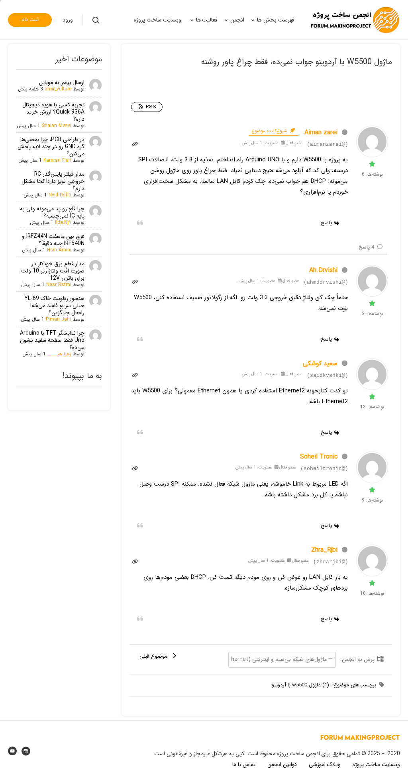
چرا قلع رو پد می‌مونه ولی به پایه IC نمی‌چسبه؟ (52, 212)
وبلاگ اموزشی (325, 764)
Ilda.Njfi (63, 222)
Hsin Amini (59, 250)
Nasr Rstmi (58, 284)
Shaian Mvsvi (56, 125)
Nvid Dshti (60, 195)
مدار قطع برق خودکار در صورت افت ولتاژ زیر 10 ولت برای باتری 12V (52, 270)
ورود (68, 20)
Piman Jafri (58, 319)
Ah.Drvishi (323, 270)
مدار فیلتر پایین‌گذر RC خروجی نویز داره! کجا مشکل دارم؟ (53, 181)
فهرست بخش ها (275, 20)
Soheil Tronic (318, 457)
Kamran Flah (57, 160)
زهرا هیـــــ (59, 354)
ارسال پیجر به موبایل (61, 82)
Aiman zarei (320, 132)
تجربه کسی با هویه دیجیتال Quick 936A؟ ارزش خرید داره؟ (53, 111)
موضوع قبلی (155, 656)
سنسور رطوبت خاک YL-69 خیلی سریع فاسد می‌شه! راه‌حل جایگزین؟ (54, 305)
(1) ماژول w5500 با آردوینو (300, 685)
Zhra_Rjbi (324, 550)
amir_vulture (58, 89)
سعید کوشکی (320, 363)
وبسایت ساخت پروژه (157, 20)
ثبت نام (30, 19)
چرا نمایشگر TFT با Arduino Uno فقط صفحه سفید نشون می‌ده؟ (52, 340)
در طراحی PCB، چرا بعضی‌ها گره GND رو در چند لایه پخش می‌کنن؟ (51, 146)
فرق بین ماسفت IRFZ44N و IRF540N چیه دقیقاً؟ (53, 240)
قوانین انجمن (282, 764)
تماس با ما (243, 764)
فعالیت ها (207, 20)
